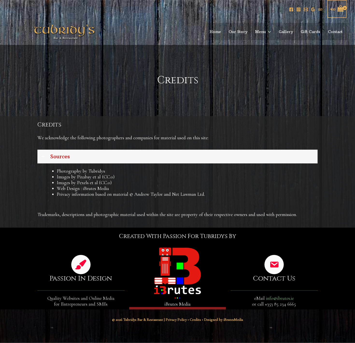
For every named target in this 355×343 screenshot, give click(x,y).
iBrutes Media (96, 188)
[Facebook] (291, 9)
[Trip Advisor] (320, 9)
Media (233, 319)
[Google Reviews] (313, 9)
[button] (268, 31)
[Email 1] (306, 9)
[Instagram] (298, 9)
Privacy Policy (176, 319)
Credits (195, 319)
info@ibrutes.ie (280, 298)
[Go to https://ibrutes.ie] (177, 276)
